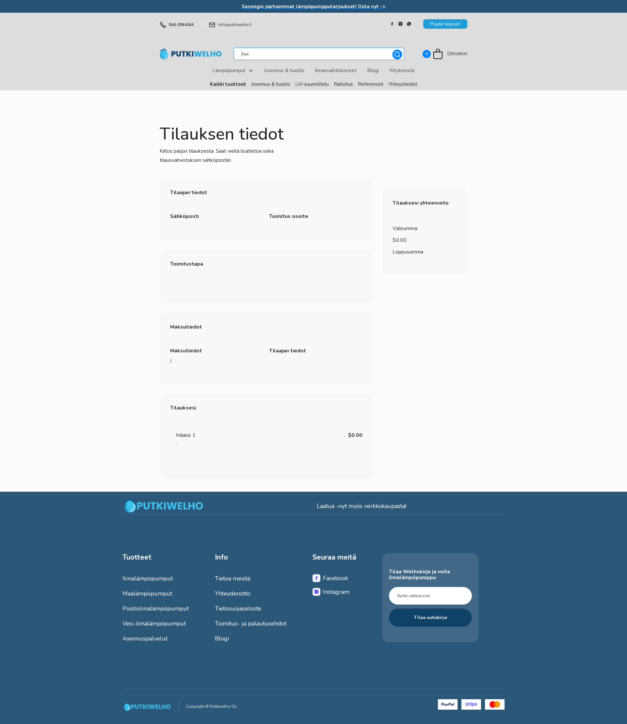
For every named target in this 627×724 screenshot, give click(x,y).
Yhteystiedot (402, 84)
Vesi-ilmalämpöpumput (154, 623)
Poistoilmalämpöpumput (155, 608)
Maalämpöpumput (147, 593)
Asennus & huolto (270, 84)
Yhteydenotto (232, 593)
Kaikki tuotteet (228, 84)
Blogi (222, 638)
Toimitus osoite (288, 216)
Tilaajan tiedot (287, 351)
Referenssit (370, 84)
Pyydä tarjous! (445, 24)
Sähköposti (184, 216)
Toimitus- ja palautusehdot (250, 623)
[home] (191, 53)
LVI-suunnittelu (312, 84)
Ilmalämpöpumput (147, 578)
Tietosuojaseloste (238, 608)
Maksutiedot (186, 351)
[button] (445, 54)
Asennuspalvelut (145, 638)
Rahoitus (343, 84)
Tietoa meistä (232, 578)
